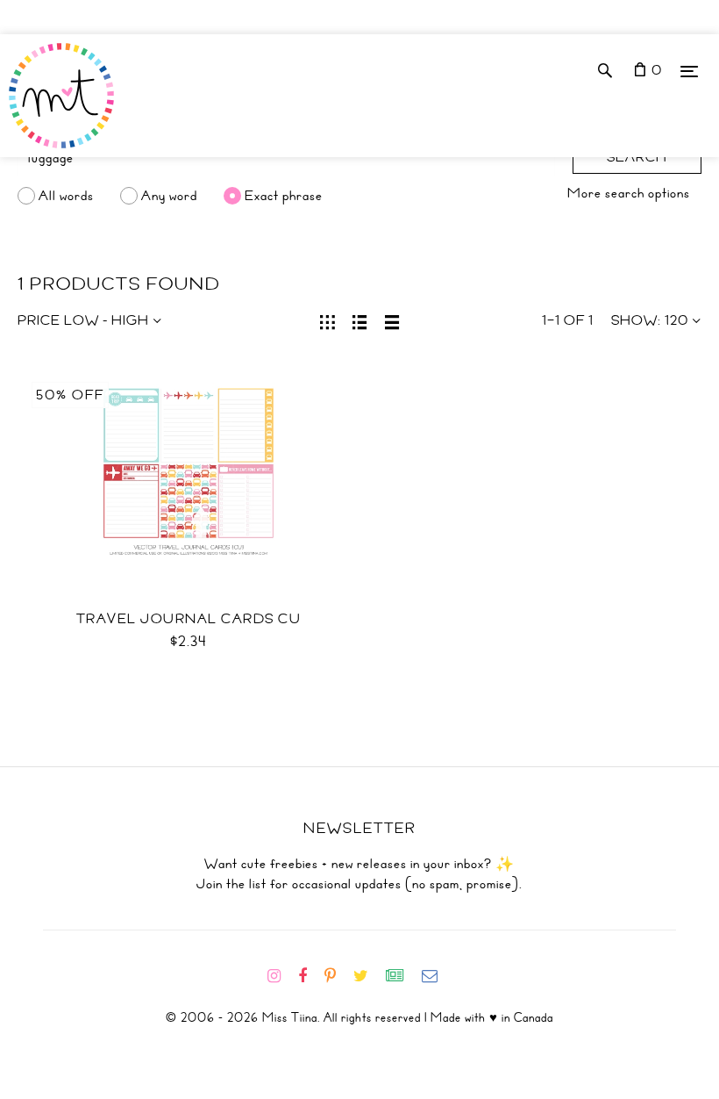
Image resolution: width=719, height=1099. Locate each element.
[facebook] (309, 976)
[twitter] (367, 976)
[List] (359, 320)
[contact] (437, 976)
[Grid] (327, 320)
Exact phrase (284, 195)
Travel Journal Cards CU (189, 618)
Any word (169, 195)
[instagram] (281, 976)
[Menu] (689, 70)
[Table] (392, 320)
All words (66, 195)
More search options (628, 193)
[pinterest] (337, 976)
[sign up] (402, 976)
